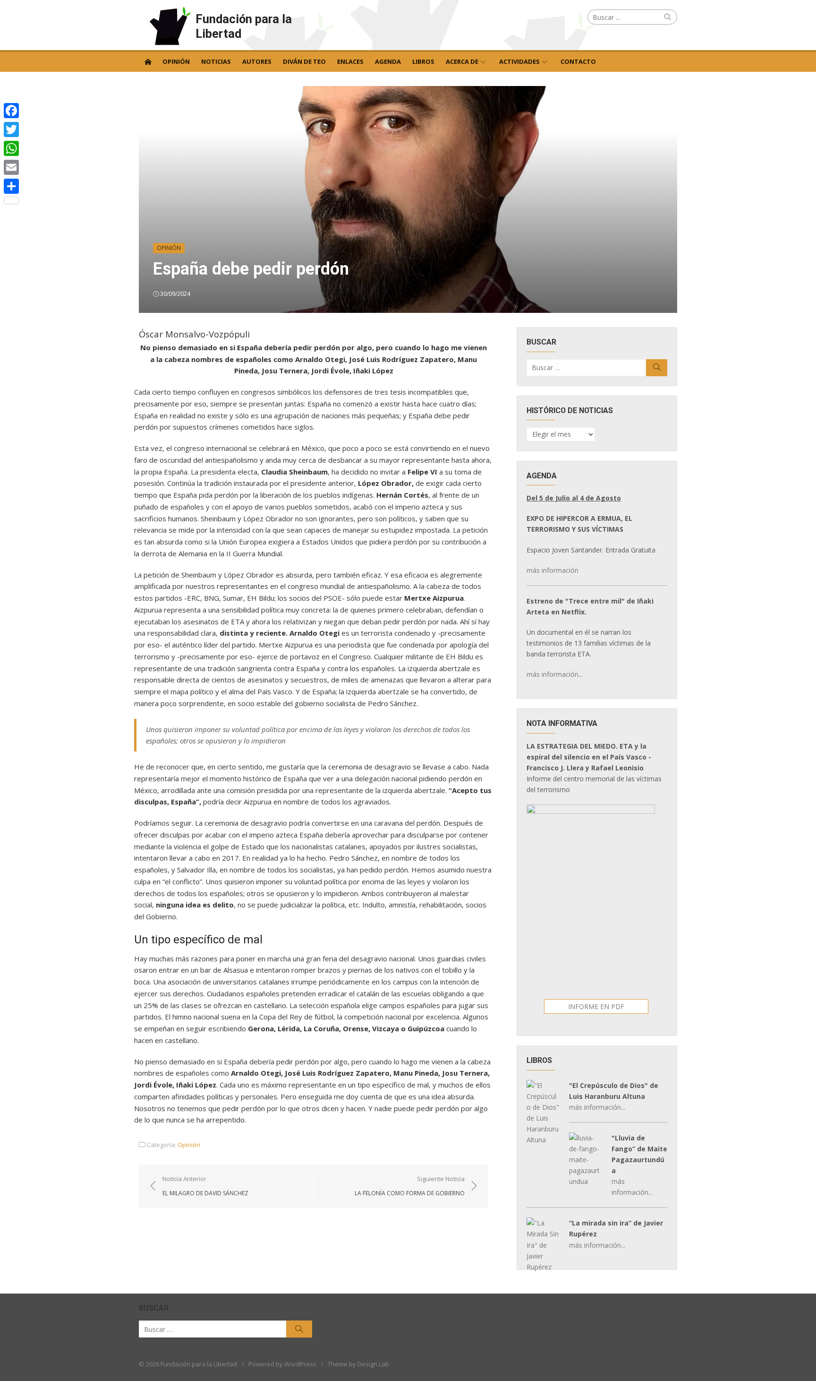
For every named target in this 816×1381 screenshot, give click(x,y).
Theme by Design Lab (358, 1364)
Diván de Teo (304, 61)
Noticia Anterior (205, 1185)
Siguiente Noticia (410, 1185)
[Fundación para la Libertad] (148, 61)
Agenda (388, 61)
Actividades (519, 61)
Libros (423, 61)
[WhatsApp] (11, 148)
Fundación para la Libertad (244, 26)
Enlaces (350, 61)
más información (552, 570)
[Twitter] (11, 129)
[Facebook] (11, 110)
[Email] (11, 167)
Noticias (216, 61)
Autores (257, 61)
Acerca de (462, 61)
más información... (555, 674)
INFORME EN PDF (596, 1006)
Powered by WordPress (282, 1364)
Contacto (578, 61)
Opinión (176, 61)
